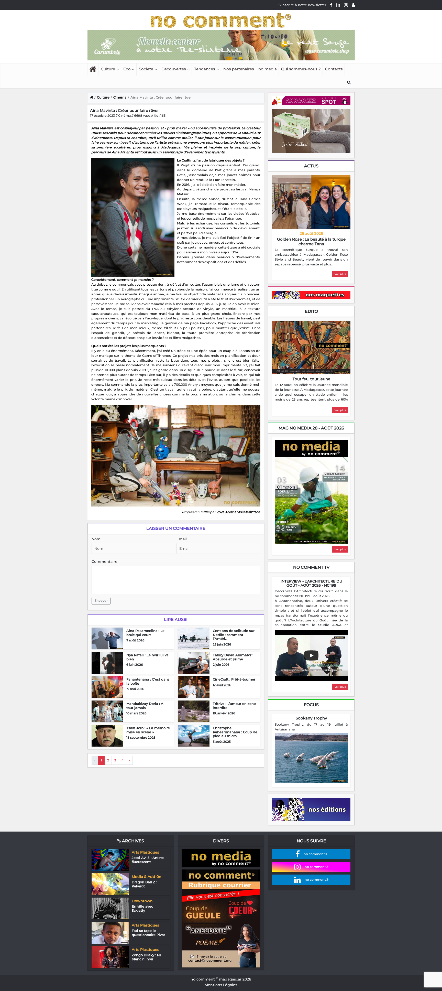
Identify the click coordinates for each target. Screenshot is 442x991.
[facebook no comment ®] (331, 5)
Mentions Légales (221, 985)
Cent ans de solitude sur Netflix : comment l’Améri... (234, 635)
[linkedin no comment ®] (338, 5)
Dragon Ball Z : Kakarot (144, 884)
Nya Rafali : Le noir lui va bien (147, 657)
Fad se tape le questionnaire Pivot (148, 933)
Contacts (334, 69)
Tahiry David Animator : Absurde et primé (233, 657)
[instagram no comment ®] (346, 5)
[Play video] (311, 655)
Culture (108, 69)
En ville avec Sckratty (142, 908)
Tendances (204, 69)
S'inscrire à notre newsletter (302, 5)
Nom (96, 539)
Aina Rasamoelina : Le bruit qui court (145, 633)
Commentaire (104, 561)
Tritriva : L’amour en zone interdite (234, 706)
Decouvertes (173, 69)
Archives (132, 840)
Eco (127, 69)
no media (267, 69)
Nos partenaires (238, 69)
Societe (146, 69)
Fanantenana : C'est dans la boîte (148, 681)
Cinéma (120, 97)
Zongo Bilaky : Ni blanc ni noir (146, 957)
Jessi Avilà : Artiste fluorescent (148, 860)
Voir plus (340, 274)
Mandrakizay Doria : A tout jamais (144, 706)
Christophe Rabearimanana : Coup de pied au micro (235, 732)
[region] (311, 257)
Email (181, 539)
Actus (311, 166)
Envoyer (101, 600)
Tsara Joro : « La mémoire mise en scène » (148, 730)
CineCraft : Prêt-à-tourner (234, 679)
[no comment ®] (353, 5)
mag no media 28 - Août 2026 (311, 428)
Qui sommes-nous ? (301, 69)
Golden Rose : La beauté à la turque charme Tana (311, 241)
